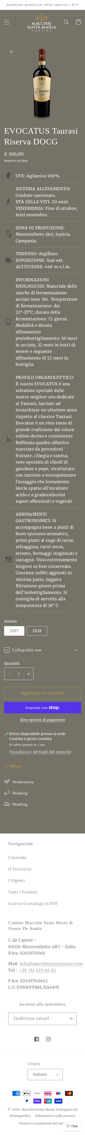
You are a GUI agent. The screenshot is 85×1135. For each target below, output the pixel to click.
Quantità (12, 663)
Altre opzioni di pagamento (42, 720)
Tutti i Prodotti (23, 892)
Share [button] (15, 766)
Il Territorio (20, 869)
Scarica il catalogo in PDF (33, 903)
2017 (14, 630)
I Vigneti (16, 880)
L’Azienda (17, 857)
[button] (7, 22)
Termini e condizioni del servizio (45, 1123)
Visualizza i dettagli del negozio (40, 751)
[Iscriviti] (71, 1018)
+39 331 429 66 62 (37, 970)
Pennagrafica (20, 1116)
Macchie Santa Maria (38, 1109)
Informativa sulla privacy (55, 1116)
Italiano (40, 1074)
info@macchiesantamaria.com (51, 963)
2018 (37, 630)
